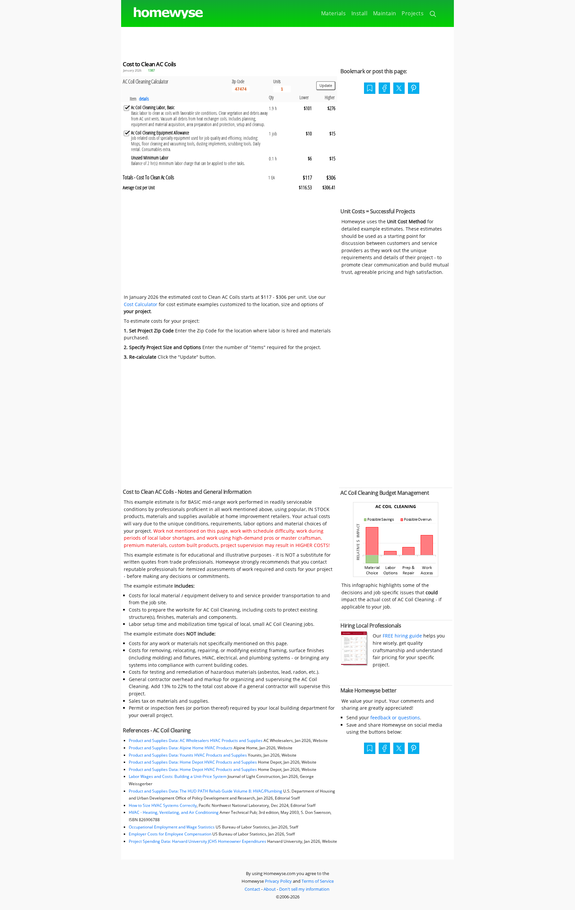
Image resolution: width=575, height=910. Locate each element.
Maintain (384, 13)
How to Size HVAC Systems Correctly (163, 805)
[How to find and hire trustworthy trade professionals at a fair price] (354, 664)
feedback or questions (395, 717)
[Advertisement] (287, 42)
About (270, 889)
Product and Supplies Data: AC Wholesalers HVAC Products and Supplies (196, 740)
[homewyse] (162, 13)
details (144, 98)
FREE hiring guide (401, 636)
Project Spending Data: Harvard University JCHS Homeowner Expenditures (197, 841)
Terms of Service (317, 881)
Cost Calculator (140, 304)
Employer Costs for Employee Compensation (170, 834)
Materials (333, 13)
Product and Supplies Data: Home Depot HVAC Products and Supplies (193, 762)
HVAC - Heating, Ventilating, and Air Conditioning (174, 812)
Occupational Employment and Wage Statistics (172, 827)
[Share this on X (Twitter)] (399, 87)
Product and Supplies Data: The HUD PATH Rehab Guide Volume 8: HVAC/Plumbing (206, 791)
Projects (413, 13)
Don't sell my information (304, 889)
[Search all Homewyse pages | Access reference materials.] (433, 15)
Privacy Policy (278, 881)
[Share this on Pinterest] (414, 88)
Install (359, 13)
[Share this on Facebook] (384, 88)
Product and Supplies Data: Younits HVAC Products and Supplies (188, 755)
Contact (252, 889)
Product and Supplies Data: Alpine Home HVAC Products (181, 748)
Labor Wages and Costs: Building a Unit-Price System (178, 776)
